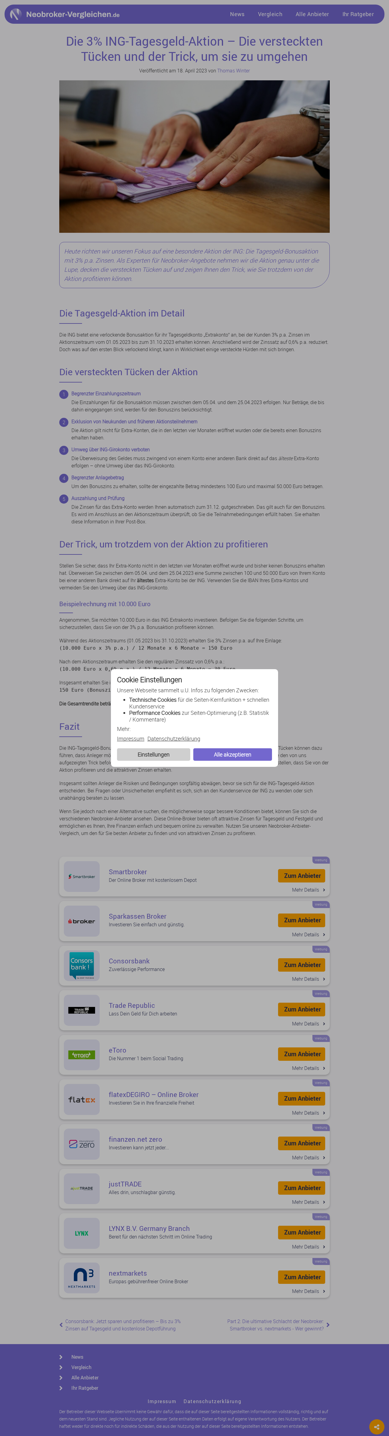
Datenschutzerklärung (173, 738)
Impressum (130, 738)
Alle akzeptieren (232, 754)
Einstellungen (154, 754)
